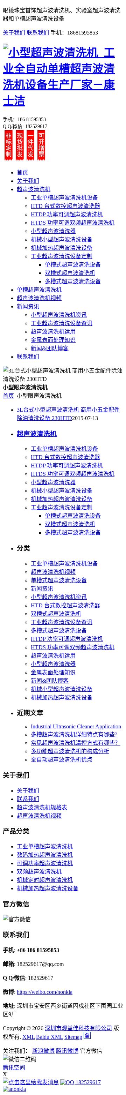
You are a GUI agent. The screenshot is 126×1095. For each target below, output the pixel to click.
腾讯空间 (14, 1068)
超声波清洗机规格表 (42, 807)
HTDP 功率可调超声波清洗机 (67, 214)
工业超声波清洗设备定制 (61, 256)
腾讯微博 (67, 1051)
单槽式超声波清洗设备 (73, 265)
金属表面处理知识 (53, 340)
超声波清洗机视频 (39, 298)
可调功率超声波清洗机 (45, 863)
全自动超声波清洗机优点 (61, 760)
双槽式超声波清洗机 (70, 273)
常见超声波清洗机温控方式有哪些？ (75, 743)
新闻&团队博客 (50, 348)
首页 (22, 172)
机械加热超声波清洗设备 (61, 248)
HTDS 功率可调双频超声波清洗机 (72, 223)
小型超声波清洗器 (53, 231)
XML (28, 1037)
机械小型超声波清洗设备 (61, 239)
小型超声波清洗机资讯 (59, 315)
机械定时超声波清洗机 (45, 880)
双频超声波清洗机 (39, 872)
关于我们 (14, 33)
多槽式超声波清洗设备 (73, 281)
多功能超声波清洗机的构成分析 (70, 751)
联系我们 (38, 33)
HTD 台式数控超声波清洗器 (65, 206)
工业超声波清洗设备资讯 (61, 323)
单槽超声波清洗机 (39, 290)
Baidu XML (49, 1037)
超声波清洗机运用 (53, 332)
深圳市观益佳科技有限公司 (78, 1028)
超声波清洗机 (33, 189)
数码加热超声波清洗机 (45, 855)
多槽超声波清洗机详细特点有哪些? (74, 734)
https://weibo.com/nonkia (44, 992)
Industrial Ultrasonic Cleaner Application (76, 726)
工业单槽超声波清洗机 (45, 846)
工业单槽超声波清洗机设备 (64, 198)
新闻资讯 (28, 306)
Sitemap (73, 1037)
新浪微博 (43, 1051)
